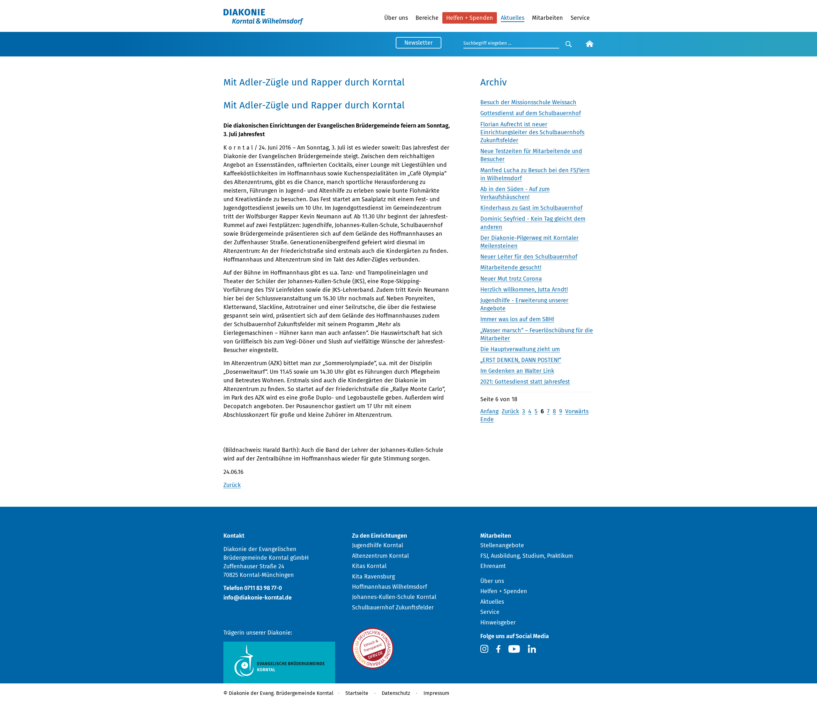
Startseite (356, 693)
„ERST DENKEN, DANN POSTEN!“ (520, 360)
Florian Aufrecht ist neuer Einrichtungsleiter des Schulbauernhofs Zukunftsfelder (532, 132)
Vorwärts (576, 411)
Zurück (232, 485)
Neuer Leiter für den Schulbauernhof (528, 256)
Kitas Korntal (369, 566)
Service (580, 17)
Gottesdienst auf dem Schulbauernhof (530, 113)
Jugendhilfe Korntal (377, 545)
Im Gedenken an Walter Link (517, 370)
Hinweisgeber (498, 622)
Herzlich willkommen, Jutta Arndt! (524, 289)
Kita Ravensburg (373, 576)
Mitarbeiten (547, 17)
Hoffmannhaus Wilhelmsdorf (389, 586)
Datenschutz (396, 693)
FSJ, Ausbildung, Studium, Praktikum (526, 555)
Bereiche (427, 17)
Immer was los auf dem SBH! (517, 319)
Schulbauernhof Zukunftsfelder (393, 607)
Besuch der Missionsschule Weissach (528, 102)
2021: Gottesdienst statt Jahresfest (525, 381)
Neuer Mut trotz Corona (511, 278)
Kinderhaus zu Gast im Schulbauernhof (531, 207)
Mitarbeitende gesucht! (510, 267)
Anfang (489, 411)
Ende (487, 419)
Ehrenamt (493, 566)
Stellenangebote (502, 545)
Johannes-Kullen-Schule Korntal (394, 596)
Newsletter (418, 42)
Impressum (436, 693)
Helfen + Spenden (469, 17)
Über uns (396, 17)
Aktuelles (512, 17)
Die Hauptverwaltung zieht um (520, 349)
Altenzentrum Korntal (380, 555)
